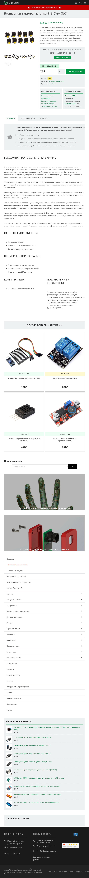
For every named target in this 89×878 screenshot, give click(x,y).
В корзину (77, 72)
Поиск (72, 467)
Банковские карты (48, 104)
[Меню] (75, 2)
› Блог (71, 872)
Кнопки (60, 81)
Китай (54, 84)
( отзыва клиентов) (55, 23)
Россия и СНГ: (69, 104)
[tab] (11, 118)
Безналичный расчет (49, 101)
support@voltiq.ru (14, 853)
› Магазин (63, 872)
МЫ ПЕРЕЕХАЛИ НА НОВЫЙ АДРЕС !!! (44, 7)
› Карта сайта (52, 872)
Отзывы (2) (44, 118)
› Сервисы (79, 872)
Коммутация (53, 81)
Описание (11, 118)
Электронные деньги (49, 106)
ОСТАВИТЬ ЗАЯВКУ (62, 58)
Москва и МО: (69, 96)
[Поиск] (80, 2)
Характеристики (27, 118)
